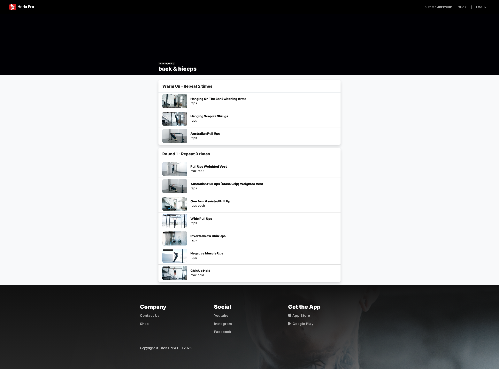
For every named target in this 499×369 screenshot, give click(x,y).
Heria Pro (25, 6)
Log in (481, 7)
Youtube (221, 315)
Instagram (223, 324)
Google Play (303, 324)
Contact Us (149, 315)
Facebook (222, 332)
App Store (300, 315)
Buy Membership (438, 7)
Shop (462, 7)
